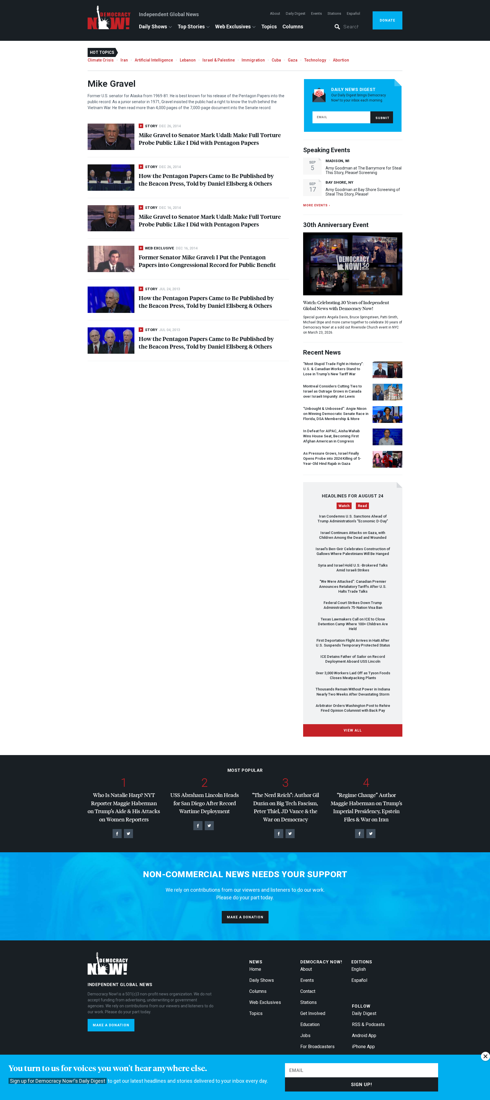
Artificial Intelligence (154, 60)
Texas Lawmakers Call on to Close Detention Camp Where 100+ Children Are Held (353, 624)
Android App (364, 1035)
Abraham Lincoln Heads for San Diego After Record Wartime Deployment (204, 803)
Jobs (305, 1035)
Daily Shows (153, 26)
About (275, 13)
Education (310, 1024)
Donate (387, 20)
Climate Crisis (101, 60)
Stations (334, 13)
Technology (315, 60)
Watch (344, 506)
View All (353, 730)
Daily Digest (295, 13)
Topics (269, 26)
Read (362, 506)
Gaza (292, 60)
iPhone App (363, 1046)
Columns (292, 26)
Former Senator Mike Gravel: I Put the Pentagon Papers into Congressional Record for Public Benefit (207, 260)
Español (353, 13)
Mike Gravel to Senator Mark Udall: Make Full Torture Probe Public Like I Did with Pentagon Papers (210, 138)
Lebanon (188, 60)
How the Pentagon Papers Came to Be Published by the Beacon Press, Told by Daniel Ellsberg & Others (206, 179)
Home (255, 969)
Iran (124, 60)
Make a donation (245, 917)
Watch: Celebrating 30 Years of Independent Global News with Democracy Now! (346, 305)
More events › (316, 205)
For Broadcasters (317, 1046)
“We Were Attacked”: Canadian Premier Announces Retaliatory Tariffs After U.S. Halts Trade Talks (352, 586)
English (358, 969)
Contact (307, 991)
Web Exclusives (233, 26)
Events (316, 13)
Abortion (341, 60)
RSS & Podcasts (368, 1024)
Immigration (253, 60)
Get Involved (312, 1013)
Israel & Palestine (218, 60)
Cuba (276, 60)
